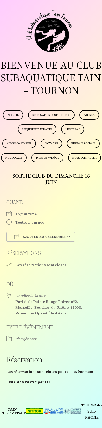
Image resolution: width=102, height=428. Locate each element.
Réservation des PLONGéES (51, 115)
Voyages (51, 143)
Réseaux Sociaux (83, 143)
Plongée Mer (25, 338)
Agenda (89, 115)
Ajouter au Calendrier (44, 237)
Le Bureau (73, 129)
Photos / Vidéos (47, 158)
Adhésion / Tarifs (19, 143)
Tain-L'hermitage (13, 411)
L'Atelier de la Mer (30, 295)
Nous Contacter (84, 158)
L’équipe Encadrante (37, 129)
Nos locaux (13, 158)
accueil (13, 115)
